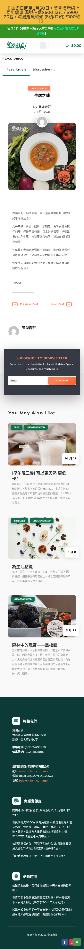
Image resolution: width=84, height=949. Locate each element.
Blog (17, 427)
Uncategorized (39, 88)
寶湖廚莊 (44, 107)
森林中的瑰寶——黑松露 (34, 645)
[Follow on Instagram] (72, 942)
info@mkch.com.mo (33, 780)
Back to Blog (14, 58)
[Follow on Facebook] (65, 942)
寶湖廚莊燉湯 (19, 521)
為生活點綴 (22, 566)
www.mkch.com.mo (33, 771)
